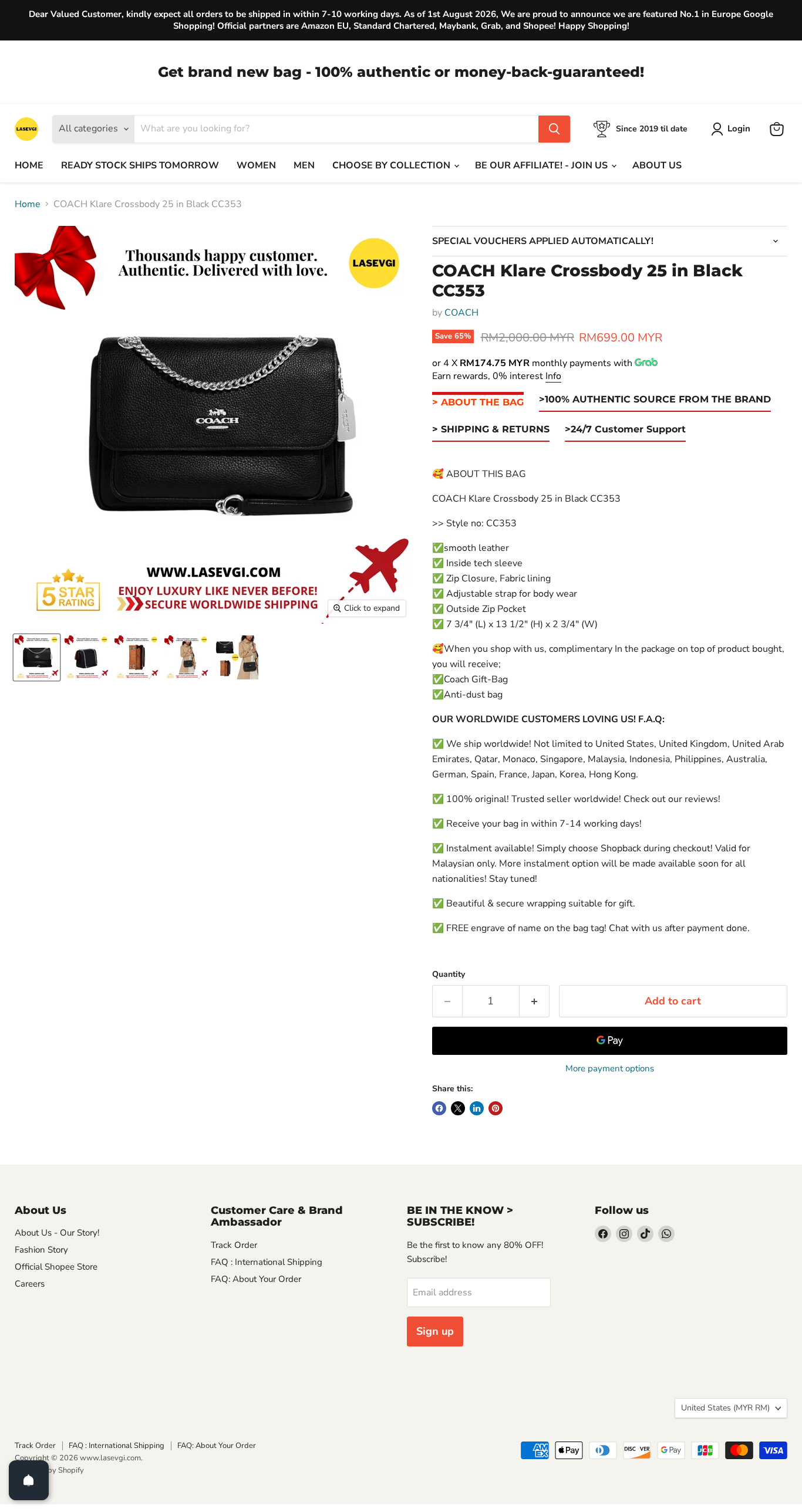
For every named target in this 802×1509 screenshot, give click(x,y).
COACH (461, 312)
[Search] (554, 129)
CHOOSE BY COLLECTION (392, 165)
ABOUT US (657, 165)
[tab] (478, 403)
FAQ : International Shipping (266, 1262)
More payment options (609, 1069)
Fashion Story (41, 1250)
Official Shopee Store (56, 1267)
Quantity (448, 974)
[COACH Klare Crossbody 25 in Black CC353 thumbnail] (37, 657)
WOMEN (256, 165)
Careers (30, 1284)
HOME (29, 165)
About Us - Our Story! (57, 1233)
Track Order (234, 1245)
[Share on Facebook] (439, 1108)
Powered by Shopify (49, 1470)
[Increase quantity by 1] (535, 1001)
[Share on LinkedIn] (477, 1108)
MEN (304, 165)
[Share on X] (458, 1108)
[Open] (29, 1480)
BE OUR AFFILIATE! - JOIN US (542, 165)
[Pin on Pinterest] (495, 1108)
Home (28, 204)
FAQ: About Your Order (256, 1279)
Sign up (435, 1331)
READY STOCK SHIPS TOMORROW (140, 165)
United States (725, 1407)
